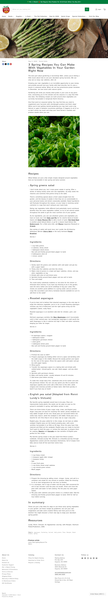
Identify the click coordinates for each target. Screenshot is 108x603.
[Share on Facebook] (3, 64)
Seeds (10, 16)
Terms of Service (7, 571)
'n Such (28, 16)
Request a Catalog (34, 562)
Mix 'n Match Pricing (8, 567)
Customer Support (8, 565)
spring (35, 533)
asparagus (37, 532)
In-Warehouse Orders (9, 581)
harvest (51, 532)
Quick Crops (65, 16)
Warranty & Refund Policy (10, 578)
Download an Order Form (36, 560)
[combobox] (48, 9)
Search (4, 593)
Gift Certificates (7, 583)
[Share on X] (6, 64)
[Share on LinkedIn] (8, 64)
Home (4, 16)
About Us (5, 560)
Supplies (19, 16)
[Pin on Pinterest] (11, 64)
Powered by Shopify (7, 596)
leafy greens (57, 532)
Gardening (44, 532)
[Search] (87, 9)
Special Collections (79, 16)
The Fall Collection (40, 16)
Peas (64, 532)
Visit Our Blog (94, 16)
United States (97, 594)
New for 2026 (54, 16)
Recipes (69, 532)
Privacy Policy (6, 574)
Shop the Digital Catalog (36, 558)
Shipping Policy (6, 576)
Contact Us (5, 562)
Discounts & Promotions (10, 569)
